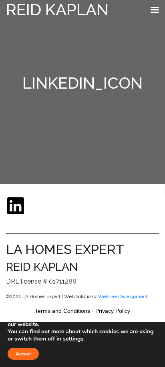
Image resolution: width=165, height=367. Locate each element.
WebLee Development (122, 296)
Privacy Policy (112, 311)
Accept (23, 354)
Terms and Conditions (62, 311)
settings (73, 339)
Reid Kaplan (57, 9)
